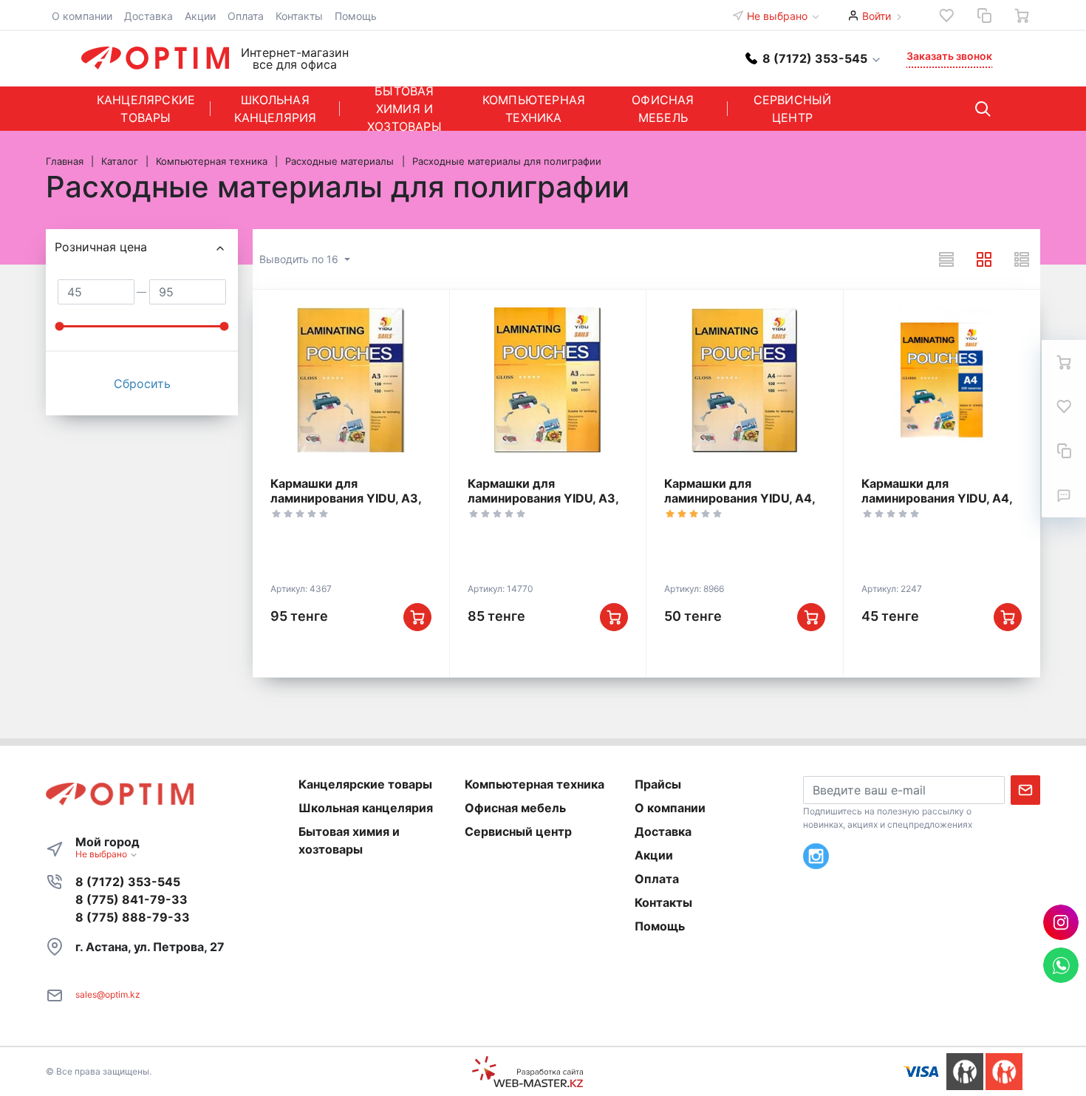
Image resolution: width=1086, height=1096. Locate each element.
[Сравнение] (984, 15)
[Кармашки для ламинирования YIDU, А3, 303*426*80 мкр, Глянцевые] (548, 379)
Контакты (299, 16)
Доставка (148, 16)
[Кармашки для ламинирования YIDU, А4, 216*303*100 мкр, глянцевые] (744, 379)
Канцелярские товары (146, 108)
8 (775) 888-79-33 (132, 917)
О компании (82, 16)
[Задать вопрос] (1064, 495)
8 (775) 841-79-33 (131, 899)
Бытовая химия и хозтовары (404, 108)
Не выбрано (778, 16)
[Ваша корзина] (1021, 15)
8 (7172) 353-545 (127, 881)
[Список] (946, 259)
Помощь (356, 16)
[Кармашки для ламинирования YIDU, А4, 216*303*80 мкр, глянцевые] (941, 379)
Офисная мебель (663, 108)
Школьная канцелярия (275, 108)
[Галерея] (984, 259)
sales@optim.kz (107, 994)
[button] (813, 58)
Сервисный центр (793, 108)
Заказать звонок (949, 56)
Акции (200, 16)
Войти (876, 16)
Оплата (246, 16)
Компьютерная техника (533, 108)
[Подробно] (1021, 259)
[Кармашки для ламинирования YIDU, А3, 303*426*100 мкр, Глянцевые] (350, 379)
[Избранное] (946, 15)
